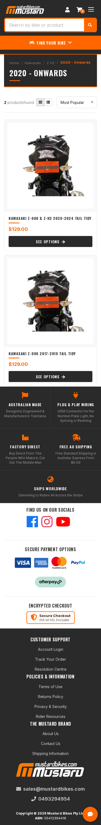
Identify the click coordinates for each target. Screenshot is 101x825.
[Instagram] (47, 522)
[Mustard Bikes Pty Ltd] (25, 9)
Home (14, 63)
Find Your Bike (51, 43)
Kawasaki (33, 63)
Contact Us (50, 743)
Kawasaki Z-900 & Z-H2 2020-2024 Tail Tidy (50, 218)
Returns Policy (50, 696)
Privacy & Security (50, 706)
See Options (48, 241)
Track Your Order (50, 659)
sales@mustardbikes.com (54, 789)
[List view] (48, 102)
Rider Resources (50, 716)
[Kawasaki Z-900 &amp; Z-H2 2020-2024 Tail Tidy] (50, 166)
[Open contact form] (90, 814)
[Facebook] (32, 522)
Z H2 (51, 63)
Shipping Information (50, 753)
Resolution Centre (51, 669)
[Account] (67, 9)
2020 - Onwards (75, 62)
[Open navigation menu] (91, 9)
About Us (51, 733)
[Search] (90, 25)
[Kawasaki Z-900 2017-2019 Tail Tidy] (50, 301)
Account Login (50, 649)
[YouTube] (63, 522)
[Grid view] (40, 102)
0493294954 (54, 799)
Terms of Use (50, 686)
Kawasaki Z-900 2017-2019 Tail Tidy (42, 353)
